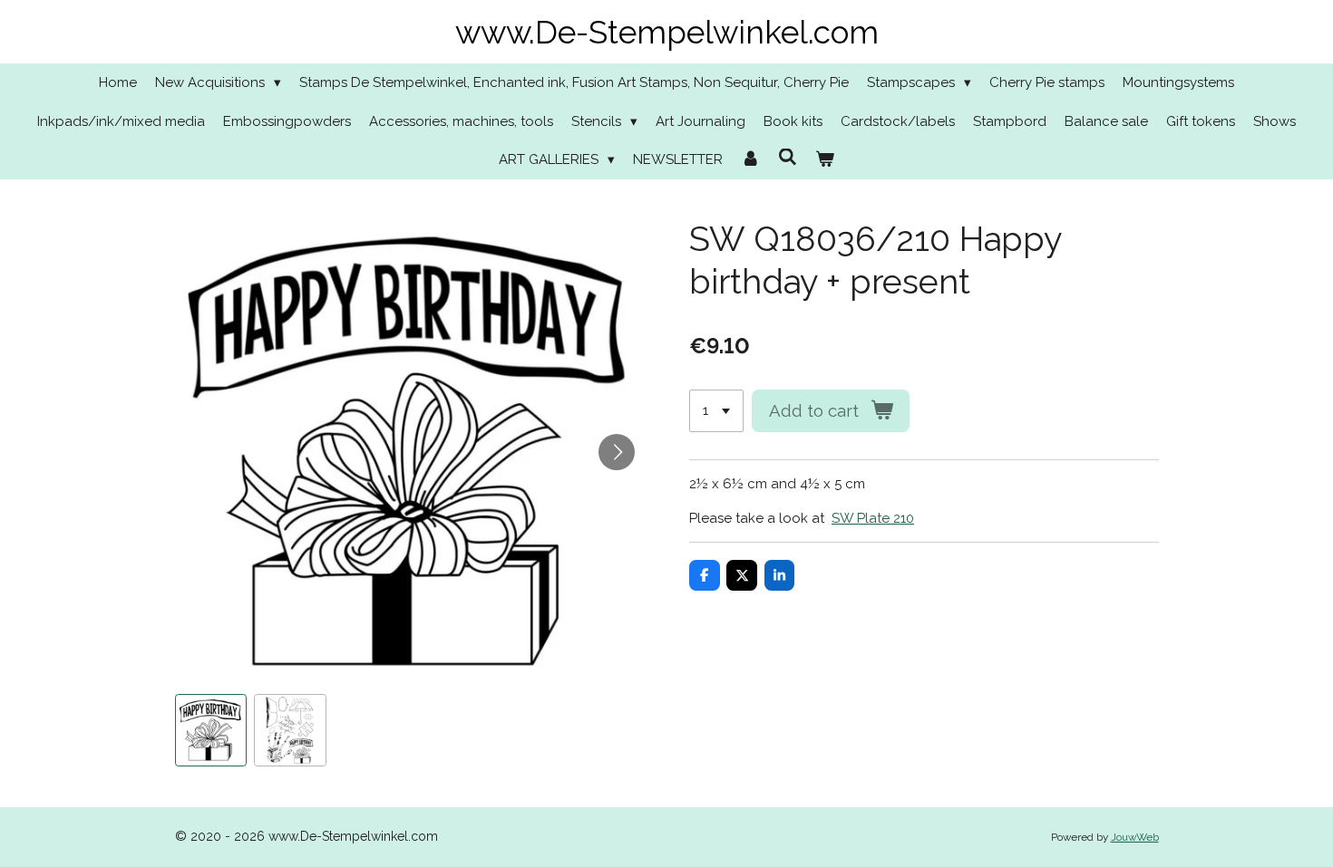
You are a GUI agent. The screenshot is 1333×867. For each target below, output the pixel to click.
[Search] (787, 157)
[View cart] (824, 159)
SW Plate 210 (873, 518)
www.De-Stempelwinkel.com (667, 32)
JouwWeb (1135, 837)
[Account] (750, 159)
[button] (211, 730)
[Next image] (616, 452)
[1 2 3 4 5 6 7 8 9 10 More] (716, 411)
